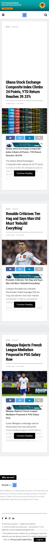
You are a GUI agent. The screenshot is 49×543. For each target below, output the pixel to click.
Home (8, 27)
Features (15, 27)
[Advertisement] (24, 54)
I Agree (39, 540)
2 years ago (10, 103)
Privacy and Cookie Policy (21, 540)
